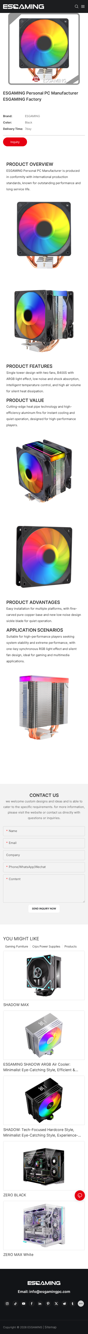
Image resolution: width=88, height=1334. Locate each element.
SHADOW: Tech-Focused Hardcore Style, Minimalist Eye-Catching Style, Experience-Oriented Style (40, 1132)
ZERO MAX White (18, 1254)
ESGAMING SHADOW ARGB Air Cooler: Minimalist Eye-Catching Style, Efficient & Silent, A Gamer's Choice (39, 1067)
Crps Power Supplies (46, 946)
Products (70, 946)
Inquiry (15, 142)
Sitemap (50, 1327)
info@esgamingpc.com (49, 1291)
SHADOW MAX (16, 1005)
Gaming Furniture (16, 946)
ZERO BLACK (14, 1195)
